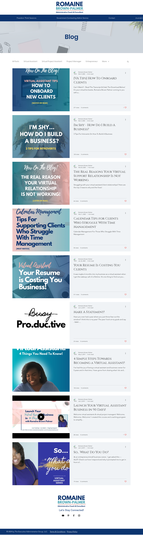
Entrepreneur (92, 61)
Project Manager (74, 61)
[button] (128, 62)
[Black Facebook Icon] (73, 515)
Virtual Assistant (30, 61)
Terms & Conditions (57, 532)
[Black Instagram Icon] (79, 515)
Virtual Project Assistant (52, 61)
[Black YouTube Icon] (63, 515)
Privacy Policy (72, 532)
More (104, 61)
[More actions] (126, 73)
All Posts (15, 61)
